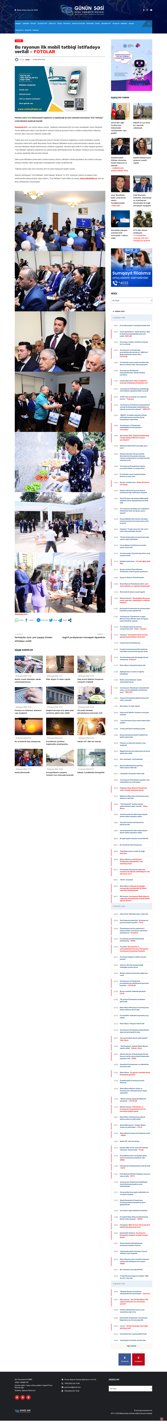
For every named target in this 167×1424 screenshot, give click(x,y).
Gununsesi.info (21, 127)
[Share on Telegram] (62, 620)
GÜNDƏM (26, 23)
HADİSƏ (131, 23)
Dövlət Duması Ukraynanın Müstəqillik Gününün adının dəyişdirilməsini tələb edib (134, 500)
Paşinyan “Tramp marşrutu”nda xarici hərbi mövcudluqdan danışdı (134, 530)
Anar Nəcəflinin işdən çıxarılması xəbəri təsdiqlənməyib (118, 200)
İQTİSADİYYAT (42, 23)
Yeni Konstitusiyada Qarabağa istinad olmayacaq (134, 658)
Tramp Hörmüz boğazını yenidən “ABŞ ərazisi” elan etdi (134, 1277)
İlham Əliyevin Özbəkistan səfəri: (135, 585)
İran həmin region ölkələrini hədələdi (133, 1210)
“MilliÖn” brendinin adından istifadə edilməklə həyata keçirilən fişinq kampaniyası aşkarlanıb (133, 417)
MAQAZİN (28, 30)
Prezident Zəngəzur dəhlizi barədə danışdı (133, 958)
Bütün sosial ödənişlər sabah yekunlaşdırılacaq (131, 681)
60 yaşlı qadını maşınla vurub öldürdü (134, 838)
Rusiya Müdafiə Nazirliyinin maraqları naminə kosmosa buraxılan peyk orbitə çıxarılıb (134, 521)
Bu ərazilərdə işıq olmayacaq (27, 741)
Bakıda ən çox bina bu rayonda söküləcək (141, 125)
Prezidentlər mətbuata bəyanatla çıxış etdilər (134, 1017)
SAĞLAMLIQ (19, 30)
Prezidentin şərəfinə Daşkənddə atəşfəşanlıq (132, 940)
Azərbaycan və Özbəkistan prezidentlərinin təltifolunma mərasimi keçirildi (134, 983)
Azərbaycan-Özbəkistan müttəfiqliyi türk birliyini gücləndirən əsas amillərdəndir (133, 1184)
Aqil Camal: (134, 438)
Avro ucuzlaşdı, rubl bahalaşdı (131, 759)
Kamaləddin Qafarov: (134, 1235)
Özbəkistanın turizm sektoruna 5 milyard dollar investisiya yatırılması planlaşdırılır (133, 931)
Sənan (27, 59)
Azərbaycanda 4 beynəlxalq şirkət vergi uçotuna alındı (135, 554)
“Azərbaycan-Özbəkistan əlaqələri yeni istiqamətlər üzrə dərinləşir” (135, 781)
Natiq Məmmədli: (22, 772)
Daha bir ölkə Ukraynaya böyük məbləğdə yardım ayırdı (131, 966)
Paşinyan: (134, 636)
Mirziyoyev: (135, 898)
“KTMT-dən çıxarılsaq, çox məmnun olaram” (133, 398)
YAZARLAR (115, 23)
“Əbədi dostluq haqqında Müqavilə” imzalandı (133, 1100)
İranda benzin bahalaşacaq (130, 643)
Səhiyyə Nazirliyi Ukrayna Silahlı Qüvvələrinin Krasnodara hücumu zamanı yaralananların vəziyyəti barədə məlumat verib (135, 457)
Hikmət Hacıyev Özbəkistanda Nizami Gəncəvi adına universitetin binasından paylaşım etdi (134, 1056)
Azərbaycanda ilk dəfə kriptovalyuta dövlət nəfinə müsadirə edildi (133, 832)
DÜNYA (59, 23)
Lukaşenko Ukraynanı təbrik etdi (132, 773)
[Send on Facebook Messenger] (42, 620)
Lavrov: (134, 1327)
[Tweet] (53, 620)
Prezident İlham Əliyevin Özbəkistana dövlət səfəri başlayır (134, 1218)
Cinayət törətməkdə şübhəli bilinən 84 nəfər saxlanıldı (134, 699)
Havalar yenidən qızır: (135, 483)
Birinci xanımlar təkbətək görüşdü (133, 992)
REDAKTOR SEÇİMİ (78, 23)
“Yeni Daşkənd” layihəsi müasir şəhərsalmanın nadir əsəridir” (133, 806)
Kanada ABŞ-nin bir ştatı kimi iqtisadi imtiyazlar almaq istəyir (134, 1149)
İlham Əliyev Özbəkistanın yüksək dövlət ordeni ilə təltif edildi (132, 1118)
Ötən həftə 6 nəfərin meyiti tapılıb (132, 592)
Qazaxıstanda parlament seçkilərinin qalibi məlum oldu (134, 736)
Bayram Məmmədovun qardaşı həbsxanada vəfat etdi (131, 767)
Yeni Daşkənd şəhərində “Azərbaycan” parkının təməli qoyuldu (134, 921)
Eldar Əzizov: (134, 1302)
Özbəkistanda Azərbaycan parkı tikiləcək (132, 1082)
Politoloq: (133, 789)
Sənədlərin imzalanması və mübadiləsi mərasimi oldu (134, 1065)
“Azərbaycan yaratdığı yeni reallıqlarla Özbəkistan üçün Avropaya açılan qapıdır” (134, 511)
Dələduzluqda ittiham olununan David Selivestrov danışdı (119, 164)
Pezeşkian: (135, 1226)
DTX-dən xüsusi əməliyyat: (141, 235)
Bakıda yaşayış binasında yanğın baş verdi (134, 974)
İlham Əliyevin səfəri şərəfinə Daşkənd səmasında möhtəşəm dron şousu (134, 1261)
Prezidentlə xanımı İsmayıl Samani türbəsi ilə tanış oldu (133, 475)
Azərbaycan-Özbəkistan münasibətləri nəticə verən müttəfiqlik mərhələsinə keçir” (134, 690)
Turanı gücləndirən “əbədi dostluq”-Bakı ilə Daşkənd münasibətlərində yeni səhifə (135, 334)
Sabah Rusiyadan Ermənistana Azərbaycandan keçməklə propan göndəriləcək (132, 1202)
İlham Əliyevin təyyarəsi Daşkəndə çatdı (135, 1134)
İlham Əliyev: (133, 888)
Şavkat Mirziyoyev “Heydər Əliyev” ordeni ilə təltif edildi (133, 1126)
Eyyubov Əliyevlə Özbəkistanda (132, 577)
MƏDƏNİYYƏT (106, 23)
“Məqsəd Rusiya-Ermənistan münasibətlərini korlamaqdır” (135, 1293)
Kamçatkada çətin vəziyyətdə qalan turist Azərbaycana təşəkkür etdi (133, 1158)
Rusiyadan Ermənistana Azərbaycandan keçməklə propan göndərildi (135, 610)
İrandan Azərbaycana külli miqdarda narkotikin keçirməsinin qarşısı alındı (134, 650)
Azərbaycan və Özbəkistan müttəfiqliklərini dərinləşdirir (131, 427)
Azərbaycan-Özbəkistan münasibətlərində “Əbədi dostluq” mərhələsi (132, 373)
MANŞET (18, 23)
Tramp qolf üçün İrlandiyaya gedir (132, 729)
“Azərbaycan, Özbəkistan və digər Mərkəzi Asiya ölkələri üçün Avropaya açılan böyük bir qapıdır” (134, 619)
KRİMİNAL (124, 23)
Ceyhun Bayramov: (134, 382)
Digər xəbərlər (131, 1346)
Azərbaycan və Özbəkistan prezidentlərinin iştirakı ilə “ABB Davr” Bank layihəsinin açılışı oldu (134, 353)
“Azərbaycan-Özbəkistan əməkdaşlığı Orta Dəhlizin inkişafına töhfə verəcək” (134, 390)
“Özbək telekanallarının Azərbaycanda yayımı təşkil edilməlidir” (134, 538)
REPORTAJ (67, 23)
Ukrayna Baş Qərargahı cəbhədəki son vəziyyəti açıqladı (134, 1193)
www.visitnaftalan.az (88, 178)
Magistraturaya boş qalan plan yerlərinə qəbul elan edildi (135, 752)
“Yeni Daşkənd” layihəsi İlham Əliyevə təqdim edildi (134, 1047)
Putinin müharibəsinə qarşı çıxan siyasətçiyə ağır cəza (132, 1311)
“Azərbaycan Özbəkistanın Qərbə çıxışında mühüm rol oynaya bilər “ (133, 467)
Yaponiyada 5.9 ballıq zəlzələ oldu (133, 1340)
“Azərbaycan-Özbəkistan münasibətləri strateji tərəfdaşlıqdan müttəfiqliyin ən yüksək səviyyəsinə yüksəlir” (135, 407)
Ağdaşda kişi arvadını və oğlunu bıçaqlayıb (132, 673)
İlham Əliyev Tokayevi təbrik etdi (132, 1023)
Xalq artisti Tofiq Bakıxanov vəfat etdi (134, 914)
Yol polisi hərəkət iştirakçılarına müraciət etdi (132, 823)
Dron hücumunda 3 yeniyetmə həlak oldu (135, 325)
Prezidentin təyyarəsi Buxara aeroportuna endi (133, 628)
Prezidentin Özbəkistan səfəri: (135, 872)
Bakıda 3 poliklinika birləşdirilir (91, 772)
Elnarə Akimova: (131, 861)
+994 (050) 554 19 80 (72, 1383)
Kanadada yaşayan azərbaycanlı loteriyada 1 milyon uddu (119, 234)
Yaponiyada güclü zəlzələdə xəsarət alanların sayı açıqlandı (133, 1252)
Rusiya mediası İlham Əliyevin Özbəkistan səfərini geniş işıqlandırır (134, 570)
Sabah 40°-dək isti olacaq (89, 741)
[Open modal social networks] (70, 620)
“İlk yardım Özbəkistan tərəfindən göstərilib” (132, 1000)
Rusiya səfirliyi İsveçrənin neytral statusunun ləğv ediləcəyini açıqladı (133, 492)
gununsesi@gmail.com (72, 1387)
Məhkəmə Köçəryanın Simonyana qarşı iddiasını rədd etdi (134, 797)
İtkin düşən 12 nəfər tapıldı (58, 679)
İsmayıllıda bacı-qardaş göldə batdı (133, 1334)
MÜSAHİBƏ (90, 23)
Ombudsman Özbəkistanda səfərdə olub (135, 1167)
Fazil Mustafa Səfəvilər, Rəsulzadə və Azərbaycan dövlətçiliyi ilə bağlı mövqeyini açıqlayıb (142, 200)
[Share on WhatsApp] (19, 620)
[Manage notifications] (161, 1419)
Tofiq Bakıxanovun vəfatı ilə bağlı (133, 852)
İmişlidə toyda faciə (135, 562)
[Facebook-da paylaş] (28, 620)
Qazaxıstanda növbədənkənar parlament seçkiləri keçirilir (131, 1244)
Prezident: (134, 949)
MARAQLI (36, 30)
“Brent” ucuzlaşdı (126, 880)
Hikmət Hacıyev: (135, 600)
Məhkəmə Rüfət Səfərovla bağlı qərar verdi (134, 447)
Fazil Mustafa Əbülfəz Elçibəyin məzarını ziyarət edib (135, 1175)
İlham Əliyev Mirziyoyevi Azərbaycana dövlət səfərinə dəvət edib (134, 1009)
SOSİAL (97, 23)
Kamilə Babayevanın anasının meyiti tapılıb (142, 160)
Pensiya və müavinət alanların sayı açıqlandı (133, 744)
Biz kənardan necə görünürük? (131, 1269)
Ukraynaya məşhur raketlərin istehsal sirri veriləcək (134, 343)
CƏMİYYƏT (52, 23)
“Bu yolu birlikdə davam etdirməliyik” (134, 1039)
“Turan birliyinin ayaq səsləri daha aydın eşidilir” (135, 722)
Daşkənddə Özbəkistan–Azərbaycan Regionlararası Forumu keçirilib (133, 1319)
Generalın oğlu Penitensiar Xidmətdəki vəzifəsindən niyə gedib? (118, 128)
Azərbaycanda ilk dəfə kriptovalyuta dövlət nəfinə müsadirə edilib (133, 815)
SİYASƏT (33, 23)
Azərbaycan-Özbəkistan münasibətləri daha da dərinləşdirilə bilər (134, 1031)
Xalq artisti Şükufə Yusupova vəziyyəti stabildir (134, 714)
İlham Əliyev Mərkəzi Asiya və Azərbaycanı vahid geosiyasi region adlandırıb (133, 1091)
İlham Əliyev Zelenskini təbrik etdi (132, 665)
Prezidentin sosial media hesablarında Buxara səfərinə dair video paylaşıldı (134, 363)
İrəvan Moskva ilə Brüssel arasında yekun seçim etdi (133, 546)
